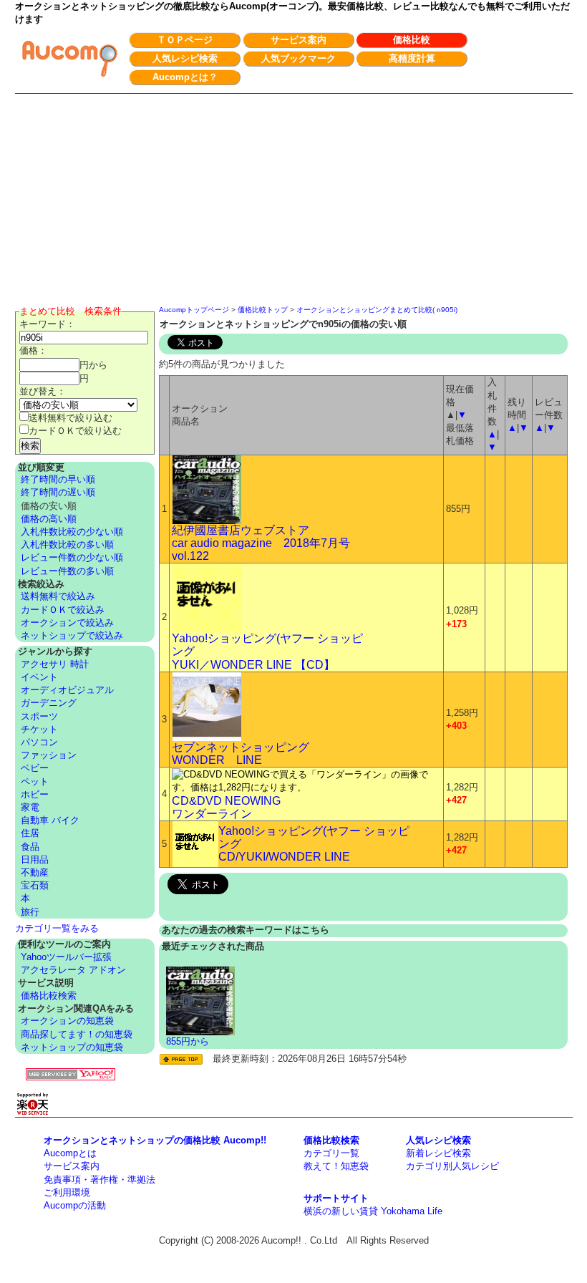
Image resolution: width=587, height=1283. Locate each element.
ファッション (49, 755)
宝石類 (35, 885)
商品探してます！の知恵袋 (76, 1034)
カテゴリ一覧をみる (57, 928)
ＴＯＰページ (185, 39)
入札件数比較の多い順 (67, 544)
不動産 (35, 872)
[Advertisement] (294, 201)
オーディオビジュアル (67, 689)
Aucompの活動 (75, 1205)
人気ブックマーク (298, 58)
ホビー (35, 794)
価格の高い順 (49, 518)
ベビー (35, 767)
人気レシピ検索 (185, 58)
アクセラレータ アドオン (73, 969)
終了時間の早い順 (58, 479)
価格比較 (411, 39)
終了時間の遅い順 (58, 492)
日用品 (35, 859)
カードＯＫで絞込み (63, 609)
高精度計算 (412, 58)
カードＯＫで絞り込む (75, 430)
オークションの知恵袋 (67, 1020)
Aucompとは (70, 1153)
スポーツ (39, 716)
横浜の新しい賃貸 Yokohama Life (373, 1211)
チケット (39, 729)
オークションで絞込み (67, 622)
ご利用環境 (67, 1192)
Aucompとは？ (185, 77)
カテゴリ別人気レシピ (452, 1166)
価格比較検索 (49, 995)
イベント (39, 677)
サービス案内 (298, 39)
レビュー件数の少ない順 (72, 557)
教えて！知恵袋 (336, 1166)
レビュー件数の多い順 (67, 571)
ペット (35, 781)
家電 (30, 807)
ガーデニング (49, 702)
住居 (30, 833)
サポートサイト (336, 1198)
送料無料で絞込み (58, 596)
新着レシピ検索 (438, 1153)
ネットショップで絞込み (72, 635)
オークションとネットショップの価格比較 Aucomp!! (155, 1140)
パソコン (39, 742)
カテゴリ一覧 (331, 1153)
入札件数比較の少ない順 (72, 531)
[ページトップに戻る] (181, 1059)
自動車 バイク (50, 820)
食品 (30, 846)
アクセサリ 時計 (55, 664)
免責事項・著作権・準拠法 (99, 1179)
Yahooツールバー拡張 (66, 957)
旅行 (30, 911)
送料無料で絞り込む (70, 417)
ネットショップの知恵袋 (72, 1047)
